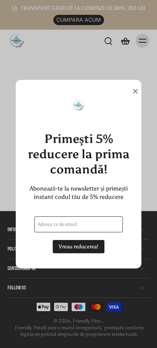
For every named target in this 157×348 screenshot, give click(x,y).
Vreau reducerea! (78, 246)
